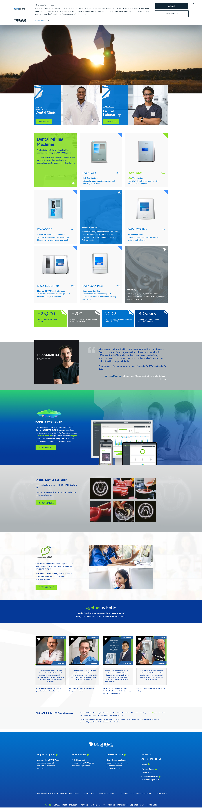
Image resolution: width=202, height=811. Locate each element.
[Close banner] (194, 3)
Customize (170, 14)
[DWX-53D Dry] (101, 151)
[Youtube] (156, 759)
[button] (35, 664)
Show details (40, 21)
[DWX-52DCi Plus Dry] (55, 264)
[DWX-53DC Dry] (55, 208)
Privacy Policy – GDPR (107, 793)
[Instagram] (147, 759)
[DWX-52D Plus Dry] (146, 208)
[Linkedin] (151, 759)
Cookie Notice (161, 793)
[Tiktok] (160, 759)
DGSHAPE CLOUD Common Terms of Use (136, 793)
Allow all (171, 6)
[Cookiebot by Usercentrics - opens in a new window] (20, 20)
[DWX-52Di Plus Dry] (101, 264)
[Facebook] (142, 759)
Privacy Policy (89, 793)
